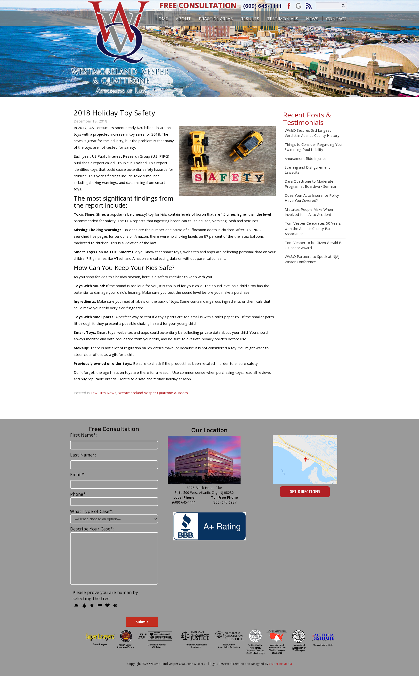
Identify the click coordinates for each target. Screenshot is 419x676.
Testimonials (282, 18)
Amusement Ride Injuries (306, 158)
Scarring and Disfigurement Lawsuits (307, 170)
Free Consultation (198, 5)
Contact (336, 18)
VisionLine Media (280, 664)
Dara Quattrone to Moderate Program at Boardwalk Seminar (311, 184)
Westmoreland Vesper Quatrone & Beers (153, 392)
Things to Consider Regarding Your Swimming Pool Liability (314, 147)
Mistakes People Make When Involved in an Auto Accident (309, 212)
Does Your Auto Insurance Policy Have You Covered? (312, 198)
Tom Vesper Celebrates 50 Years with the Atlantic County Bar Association (313, 228)
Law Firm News (103, 392)
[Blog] (308, 5)
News (312, 18)
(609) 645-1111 (262, 5)
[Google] (298, 5)
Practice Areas (216, 18)
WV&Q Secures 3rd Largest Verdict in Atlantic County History (312, 133)
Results (250, 18)
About (183, 18)
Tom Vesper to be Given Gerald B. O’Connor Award (313, 245)
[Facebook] (288, 5)
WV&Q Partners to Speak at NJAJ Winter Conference (312, 259)
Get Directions (305, 491)
